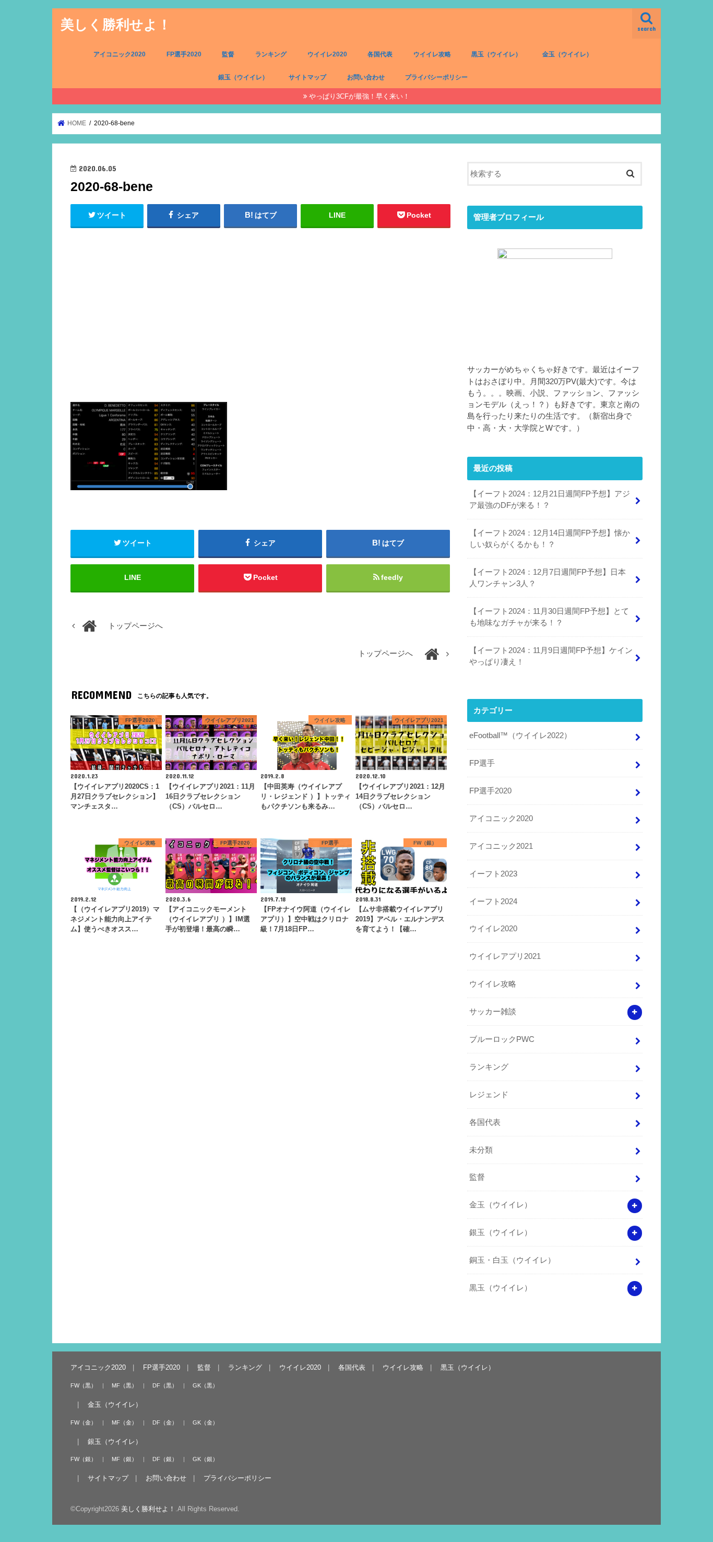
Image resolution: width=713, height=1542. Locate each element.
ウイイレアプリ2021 (505, 956)
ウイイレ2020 (327, 54)
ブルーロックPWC (501, 1039)
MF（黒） (124, 1385)
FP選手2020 (184, 54)
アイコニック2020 (119, 54)
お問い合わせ (366, 77)
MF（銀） (124, 1459)
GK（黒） (205, 1385)
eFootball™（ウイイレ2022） (520, 735)
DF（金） (164, 1422)
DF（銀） (164, 1459)
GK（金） (205, 1422)
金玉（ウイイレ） (567, 54)
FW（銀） (83, 1459)
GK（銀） (205, 1459)
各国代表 (380, 54)
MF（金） (124, 1422)
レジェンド (488, 1094)
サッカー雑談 (492, 1011)
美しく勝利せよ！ (116, 24)
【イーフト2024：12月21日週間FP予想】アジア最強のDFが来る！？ (549, 499)
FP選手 (482, 763)
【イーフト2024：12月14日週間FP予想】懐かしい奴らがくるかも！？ (549, 539)
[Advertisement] (260, 313)
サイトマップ (307, 77)
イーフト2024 (493, 901)
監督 (228, 54)
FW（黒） (83, 1385)
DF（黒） (164, 1385)
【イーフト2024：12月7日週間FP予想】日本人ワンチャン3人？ (547, 578)
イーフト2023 (493, 874)
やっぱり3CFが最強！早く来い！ (359, 96)
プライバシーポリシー (436, 77)
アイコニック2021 (501, 846)
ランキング (271, 54)
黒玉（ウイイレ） (496, 54)
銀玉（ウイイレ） (243, 77)
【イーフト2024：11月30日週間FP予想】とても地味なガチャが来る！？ (549, 617)
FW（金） (83, 1422)
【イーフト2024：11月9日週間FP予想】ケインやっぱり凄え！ (551, 656)
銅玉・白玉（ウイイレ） (512, 1260)
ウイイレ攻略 (432, 54)
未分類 (481, 1150)
